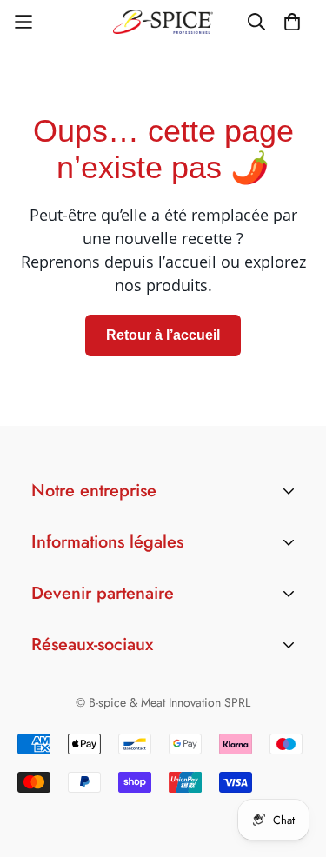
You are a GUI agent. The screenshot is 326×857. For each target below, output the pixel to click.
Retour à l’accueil (163, 335)
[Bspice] (163, 21)
